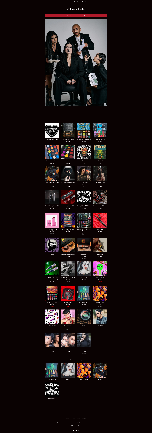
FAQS (73, 1)
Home (67, 418)
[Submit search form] (82, 413)
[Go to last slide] (47, 65)
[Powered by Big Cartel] (76, 430)
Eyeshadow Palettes (61, 422)
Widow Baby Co (91, 422)
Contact (78, 1)
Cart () (84, 1)
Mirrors (84, 422)
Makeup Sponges (76, 422)
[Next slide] (105, 65)
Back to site (78, 425)
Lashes (69, 422)
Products (68, 1)
